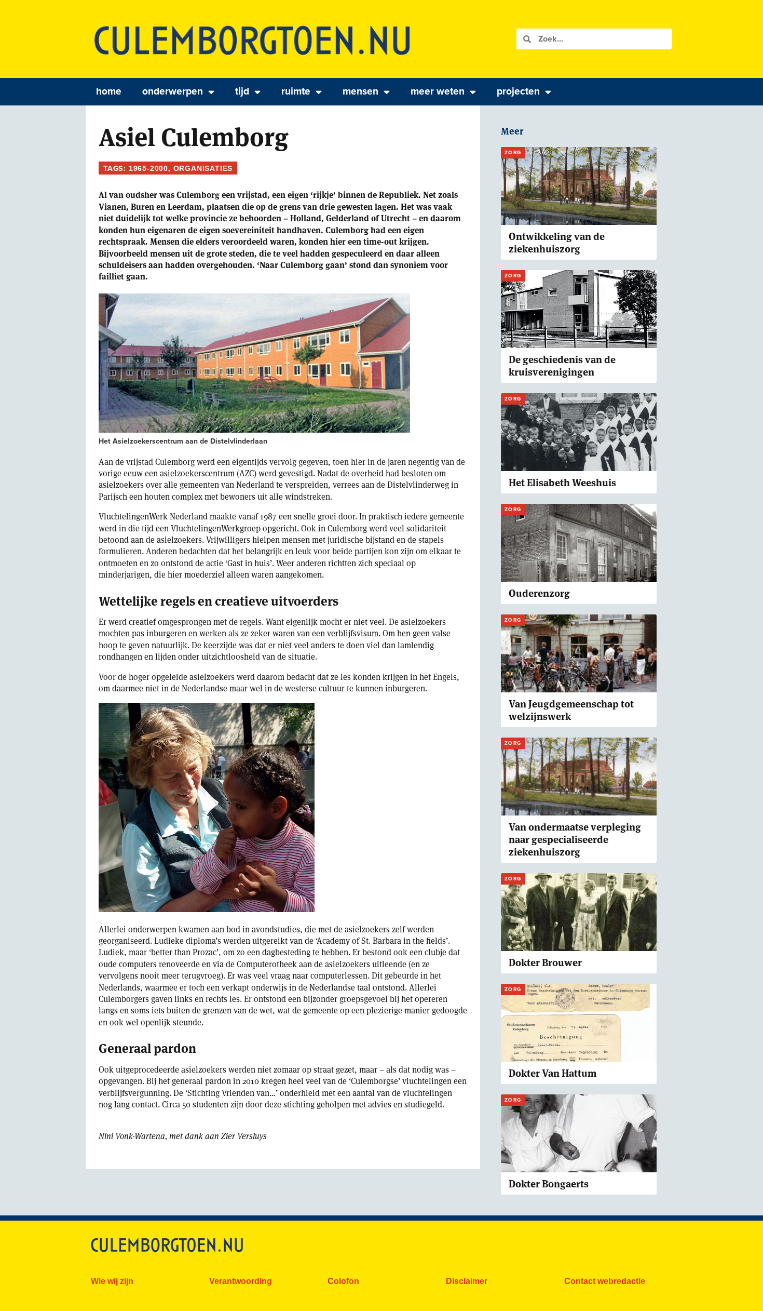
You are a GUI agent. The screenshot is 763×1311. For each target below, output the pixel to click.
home (108, 91)
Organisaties (203, 168)
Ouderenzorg (539, 593)
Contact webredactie (604, 1281)
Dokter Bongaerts (549, 1184)
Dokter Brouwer (545, 962)
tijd (242, 91)
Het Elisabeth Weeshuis (562, 482)
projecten (518, 91)
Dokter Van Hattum (552, 1073)
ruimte (295, 91)
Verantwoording (240, 1281)
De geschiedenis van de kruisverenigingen (562, 366)
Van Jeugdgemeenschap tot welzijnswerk (571, 710)
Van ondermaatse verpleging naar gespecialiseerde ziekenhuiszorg (575, 840)
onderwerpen (172, 91)
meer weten (438, 91)
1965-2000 (148, 168)
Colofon (343, 1281)
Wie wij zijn (112, 1281)
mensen (360, 91)
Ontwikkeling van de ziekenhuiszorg (557, 243)
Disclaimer (466, 1281)
